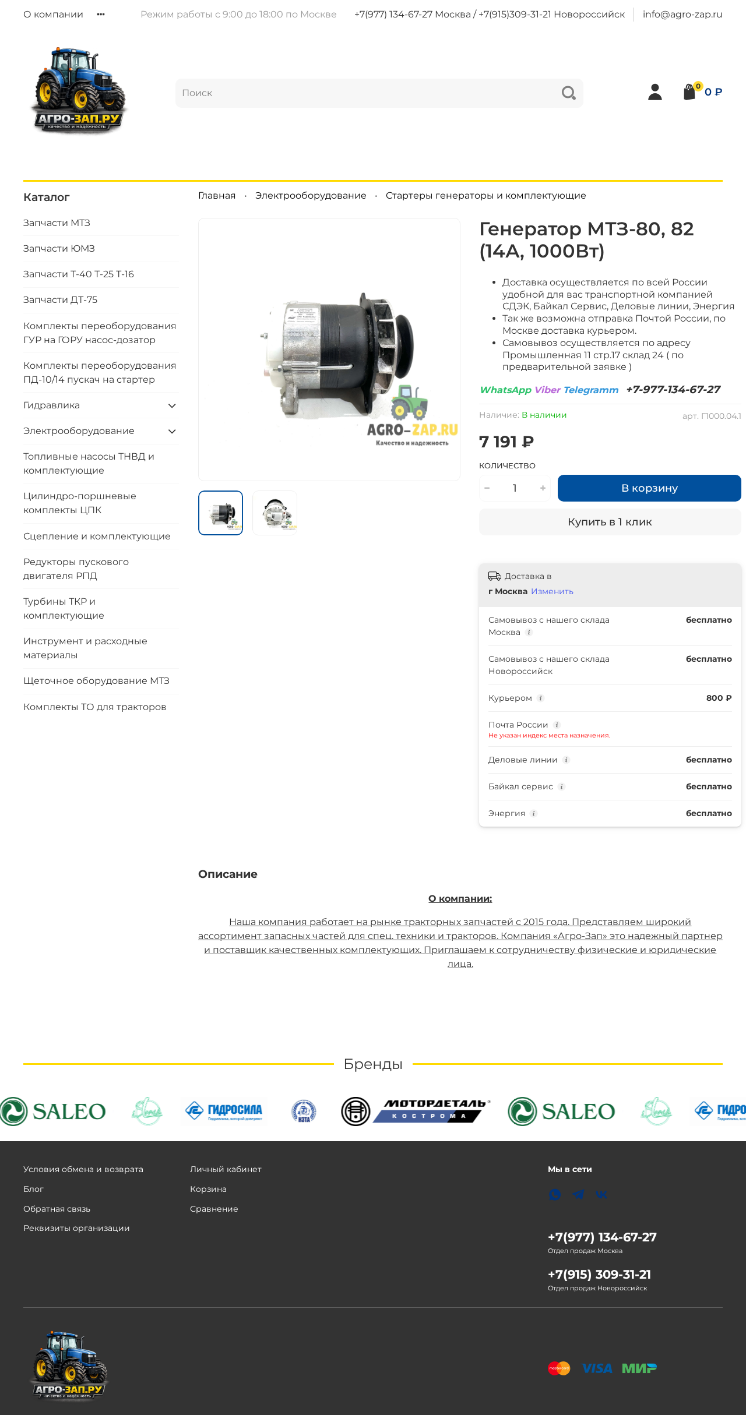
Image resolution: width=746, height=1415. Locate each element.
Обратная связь (56, 1209)
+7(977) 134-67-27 (602, 1237)
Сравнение (214, 1209)
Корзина (208, 1189)
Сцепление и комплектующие (97, 536)
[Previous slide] (217, 350)
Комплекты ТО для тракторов (95, 706)
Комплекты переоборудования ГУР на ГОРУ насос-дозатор (100, 332)
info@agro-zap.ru (683, 14)
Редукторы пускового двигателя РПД (76, 568)
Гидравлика (51, 405)
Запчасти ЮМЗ (59, 248)
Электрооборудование (311, 195)
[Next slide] (442, 350)
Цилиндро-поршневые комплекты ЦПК (79, 503)
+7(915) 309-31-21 (599, 1274)
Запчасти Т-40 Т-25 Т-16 (78, 274)
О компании (53, 14)
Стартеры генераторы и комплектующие (486, 195)
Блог (33, 1189)
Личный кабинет (226, 1169)
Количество (507, 465)
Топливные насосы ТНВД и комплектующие (88, 463)
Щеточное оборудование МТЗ (96, 680)
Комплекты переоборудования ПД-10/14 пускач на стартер (100, 372)
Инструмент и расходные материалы (85, 648)
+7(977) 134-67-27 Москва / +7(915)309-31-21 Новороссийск (489, 14)
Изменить (552, 591)
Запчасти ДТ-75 (60, 299)
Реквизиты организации (76, 1228)
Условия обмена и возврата (83, 1169)
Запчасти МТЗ (56, 222)
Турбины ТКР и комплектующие (63, 608)
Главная (217, 195)
